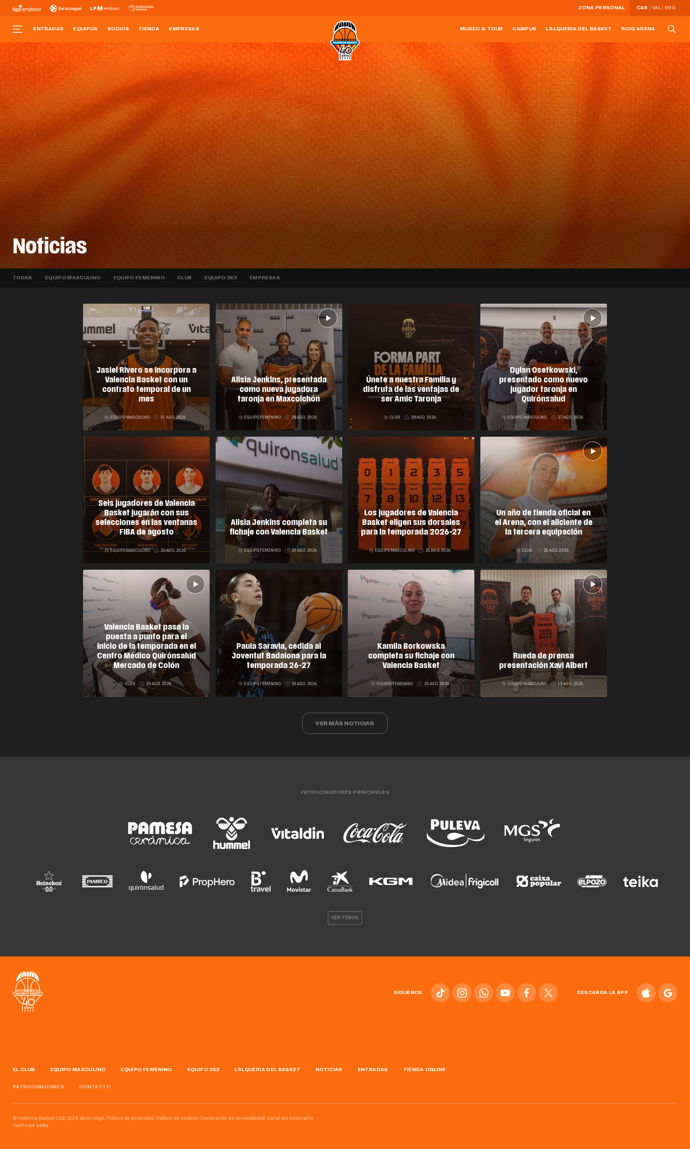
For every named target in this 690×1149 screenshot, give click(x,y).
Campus (524, 29)
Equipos (85, 29)
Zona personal (601, 8)
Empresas (184, 29)
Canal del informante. (291, 1118)
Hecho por (31, 1125)
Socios (118, 29)
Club (184, 278)
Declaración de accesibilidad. (233, 1118)
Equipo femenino (139, 278)
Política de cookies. (177, 1118)
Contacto (95, 1087)
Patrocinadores (38, 1087)
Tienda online (424, 1069)
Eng (670, 8)
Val (656, 8)
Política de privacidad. (131, 1118)
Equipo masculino (73, 278)
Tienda (149, 29)
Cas (642, 8)
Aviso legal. (92, 1118)
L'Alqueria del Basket (579, 29)
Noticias (329, 1069)
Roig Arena (638, 29)
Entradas (48, 29)
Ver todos (345, 917)
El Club (24, 1069)
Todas (22, 278)
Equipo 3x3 (220, 278)
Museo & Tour (481, 29)
